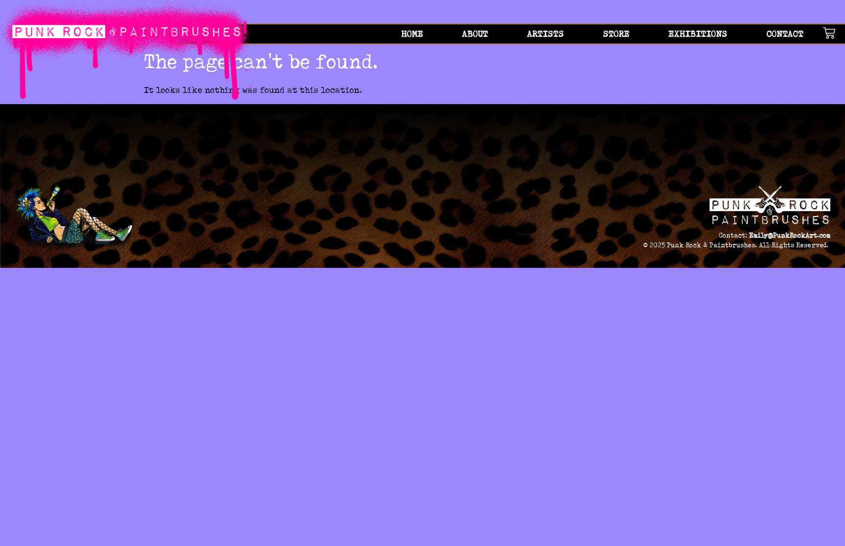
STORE (616, 33)
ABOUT (475, 33)
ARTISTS (545, 33)
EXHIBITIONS (697, 33)
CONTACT (784, 33)
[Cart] (834, 33)
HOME (412, 33)
